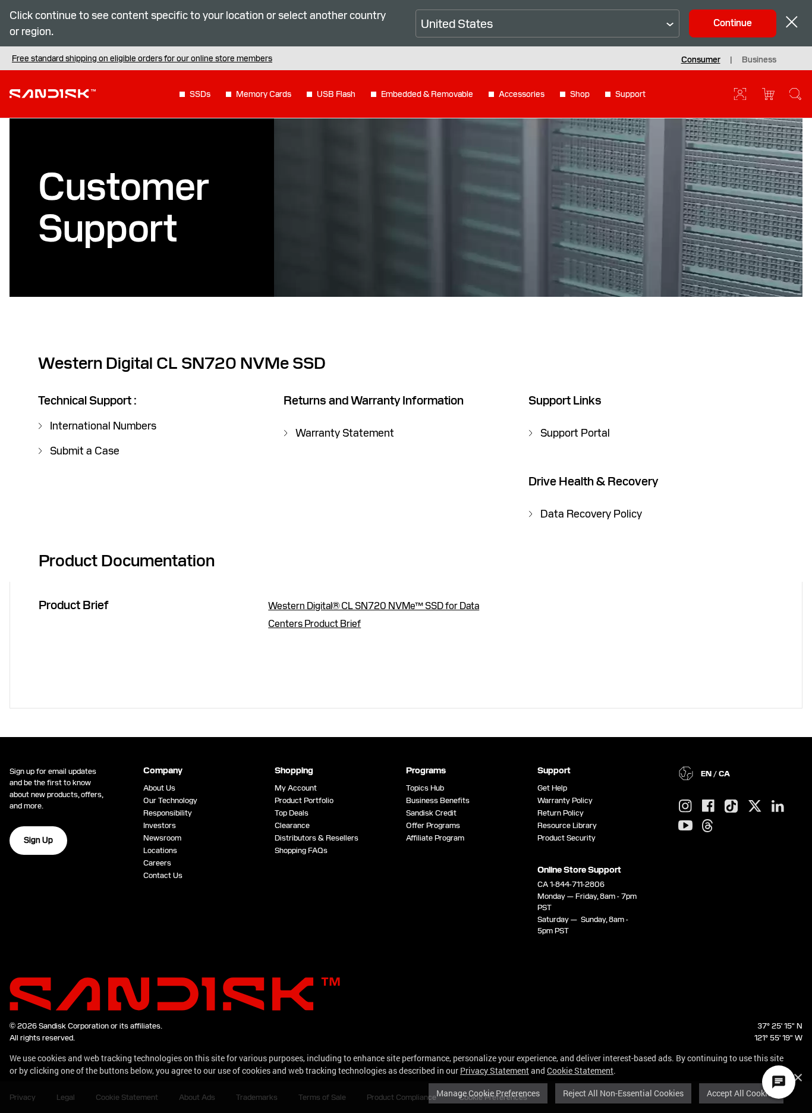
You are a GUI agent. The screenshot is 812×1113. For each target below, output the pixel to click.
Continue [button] (732, 23)
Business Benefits (438, 800)
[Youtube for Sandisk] (685, 826)
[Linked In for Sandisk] (778, 806)
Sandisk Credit (431, 813)
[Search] (795, 94)
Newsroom (162, 838)
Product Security (566, 838)
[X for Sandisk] (755, 806)
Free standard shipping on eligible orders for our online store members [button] (142, 58)
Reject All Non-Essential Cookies (623, 1093)
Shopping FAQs (301, 850)
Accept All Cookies (741, 1093)
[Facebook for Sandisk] (708, 806)
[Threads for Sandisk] (707, 826)
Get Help (552, 788)
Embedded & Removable (427, 94)
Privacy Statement (494, 1070)
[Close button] (791, 23)
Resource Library (567, 825)
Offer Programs (433, 825)
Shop (580, 94)
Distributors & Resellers (316, 838)
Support (630, 94)
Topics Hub (425, 788)
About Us (159, 788)
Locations (160, 850)
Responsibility (167, 813)
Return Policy (560, 813)
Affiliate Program (435, 838)
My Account (296, 788)
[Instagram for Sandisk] (685, 806)
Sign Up (38, 840)
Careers (157, 863)
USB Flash (336, 94)
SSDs (200, 94)
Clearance (292, 825)
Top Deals (292, 813)
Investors (159, 825)
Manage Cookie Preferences (488, 1093)
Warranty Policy (565, 800)
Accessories (522, 94)
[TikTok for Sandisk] (731, 806)
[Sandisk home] (53, 93)
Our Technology (170, 800)
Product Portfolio (304, 800)
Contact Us (162, 875)
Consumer (700, 59)
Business (759, 59)
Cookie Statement (580, 1070)
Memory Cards (263, 94)
